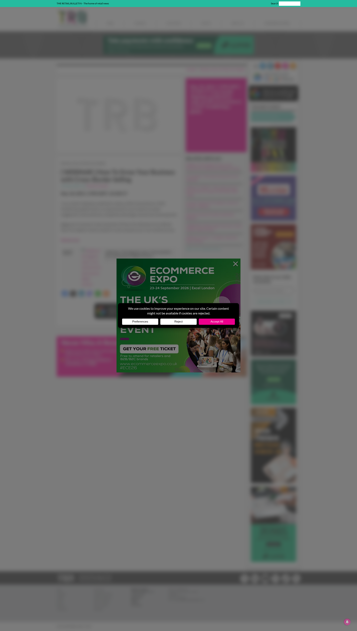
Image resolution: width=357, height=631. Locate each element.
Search (274, 3)
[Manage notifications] (347, 622)
